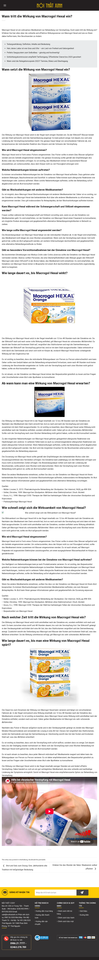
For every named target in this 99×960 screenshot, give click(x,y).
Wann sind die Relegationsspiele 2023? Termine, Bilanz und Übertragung (37, 61)
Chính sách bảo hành (66, 918)
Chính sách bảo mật (66, 921)
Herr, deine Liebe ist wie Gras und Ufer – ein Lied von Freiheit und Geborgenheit (40, 48)
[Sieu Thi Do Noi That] (49, 5)
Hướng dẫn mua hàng (44, 911)
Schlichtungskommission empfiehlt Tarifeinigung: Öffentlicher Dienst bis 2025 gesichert (44, 57)
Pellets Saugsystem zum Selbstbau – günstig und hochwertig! (33, 52)
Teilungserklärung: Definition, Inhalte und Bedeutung (28, 44)
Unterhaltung (23, 860)
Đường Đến (84, 915)
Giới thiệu (83, 911)
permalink (42, 860)
